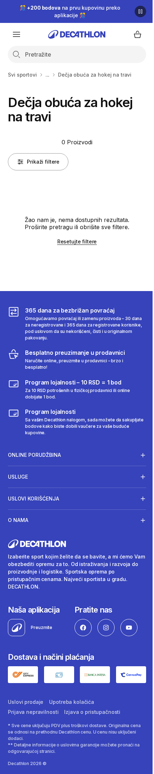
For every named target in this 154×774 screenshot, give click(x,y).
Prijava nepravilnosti (33, 711)
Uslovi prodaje (25, 701)
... (47, 75)
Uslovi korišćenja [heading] (33, 498)
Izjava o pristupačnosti (92, 711)
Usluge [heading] (18, 477)
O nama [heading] (18, 520)
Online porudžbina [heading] (34, 455)
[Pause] (140, 11)
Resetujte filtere (77, 241)
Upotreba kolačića (71, 701)
